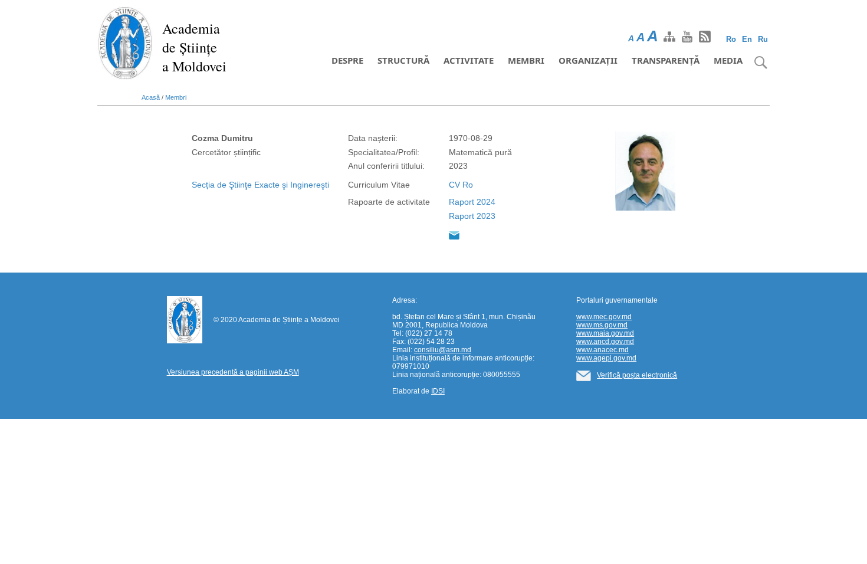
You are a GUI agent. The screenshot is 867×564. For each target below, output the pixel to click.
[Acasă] (125, 42)
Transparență (665, 60)
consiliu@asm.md (442, 350)
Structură (403, 60)
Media (728, 60)
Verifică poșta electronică (637, 375)
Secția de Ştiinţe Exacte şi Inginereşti (260, 184)
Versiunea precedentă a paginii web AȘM (233, 372)
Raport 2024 (472, 201)
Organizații (588, 60)
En (747, 39)
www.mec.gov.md (604, 317)
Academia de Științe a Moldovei (194, 47)
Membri (526, 60)
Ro (731, 39)
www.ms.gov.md (602, 325)
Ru (763, 39)
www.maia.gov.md (605, 333)
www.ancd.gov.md (605, 341)
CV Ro (461, 184)
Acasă (151, 97)
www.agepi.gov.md (606, 358)
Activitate (469, 60)
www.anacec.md (602, 350)
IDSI (438, 391)
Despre (347, 60)
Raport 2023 (472, 216)
